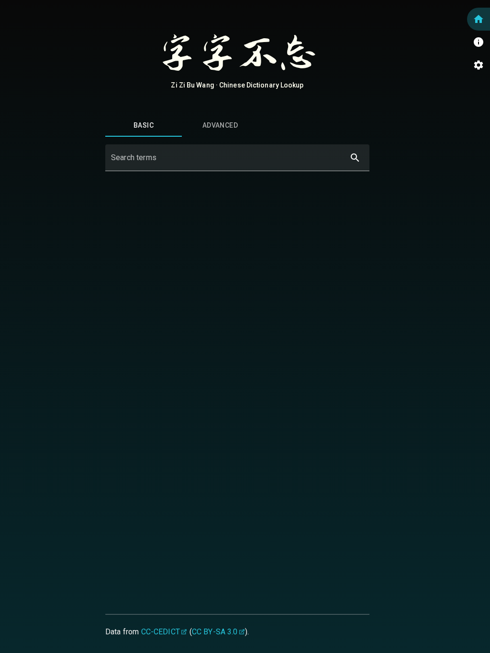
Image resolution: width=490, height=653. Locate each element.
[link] (478, 19)
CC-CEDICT (160, 631)
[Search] (355, 157)
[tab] (143, 125)
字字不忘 (237, 53)
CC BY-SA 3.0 (215, 631)
